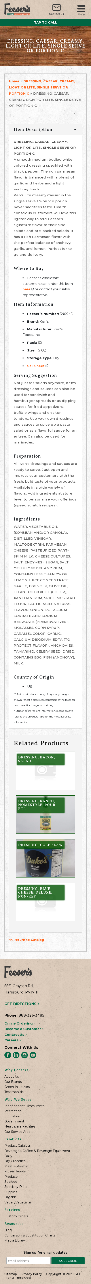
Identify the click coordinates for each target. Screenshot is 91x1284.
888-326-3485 (31, 1015)
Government (14, 1121)
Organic (10, 1197)
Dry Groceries (14, 1161)
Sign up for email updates (45, 1253)
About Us (11, 1076)
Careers (11, 1040)
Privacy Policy (31, 1274)
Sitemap (10, 1274)
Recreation (12, 1111)
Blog (8, 1230)
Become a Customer (23, 1029)
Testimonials (13, 1092)
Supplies (10, 1192)
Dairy (8, 1156)
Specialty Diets (15, 1186)
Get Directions (21, 1004)
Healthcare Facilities (19, 1126)
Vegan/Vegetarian (18, 1202)
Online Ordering (19, 1023)
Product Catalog (17, 1145)
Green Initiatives (17, 1087)
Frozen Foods (15, 1171)
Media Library (14, 1240)
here (26, 289)
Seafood (10, 1181)
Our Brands (13, 1081)
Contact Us (56, 13)
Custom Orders (16, 1216)
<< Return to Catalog (26, 940)
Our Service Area (17, 1131)
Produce (11, 1176)
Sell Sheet (36, 366)
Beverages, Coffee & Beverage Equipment (37, 1151)
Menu (81, 14)
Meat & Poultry (16, 1166)
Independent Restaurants (24, 1106)
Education (12, 1116)
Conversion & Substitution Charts (29, 1235)
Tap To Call (45, 22)
